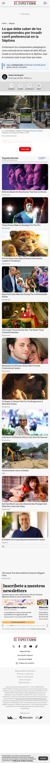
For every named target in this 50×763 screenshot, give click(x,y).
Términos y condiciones (25, 674)
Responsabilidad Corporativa (25, 671)
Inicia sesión (8, 617)
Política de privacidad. (38, 629)
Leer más (25, 149)
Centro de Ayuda (25, 680)
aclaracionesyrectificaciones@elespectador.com (31, 699)
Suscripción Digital (25, 659)
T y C (23, 629)
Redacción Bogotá (16, 75)
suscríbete (19, 617)
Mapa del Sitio (25, 651)
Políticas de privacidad (25, 677)
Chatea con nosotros (26, 663)
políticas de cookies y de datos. (23, 761)
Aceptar (43, 758)
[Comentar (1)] (30, 85)
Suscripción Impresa (25, 655)
